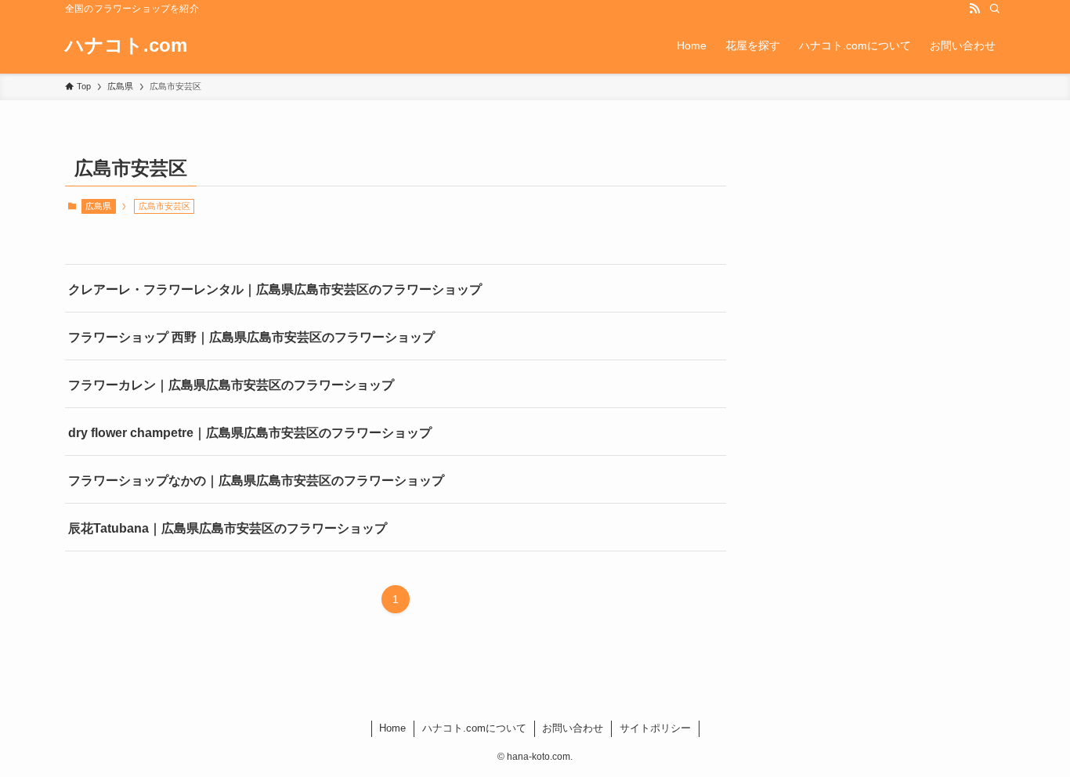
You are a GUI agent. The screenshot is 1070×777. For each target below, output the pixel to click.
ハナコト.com (126, 45)
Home (392, 728)
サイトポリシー (655, 728)
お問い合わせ (572, 728)
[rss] (974, 8)
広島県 (98, 206)
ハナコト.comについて (474, 728)
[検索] (995, 8)
